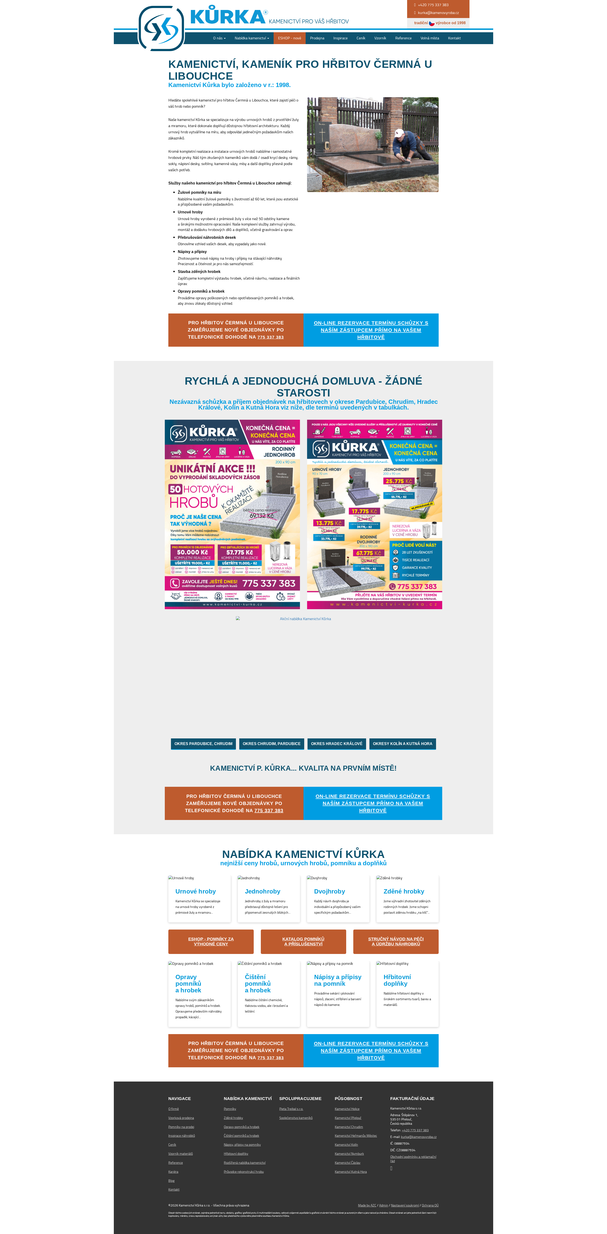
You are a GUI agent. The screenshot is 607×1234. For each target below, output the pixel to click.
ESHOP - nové (289, 38)
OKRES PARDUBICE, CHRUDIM (203, 744)
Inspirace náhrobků (181, 1135)
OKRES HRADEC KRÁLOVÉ (337, 744)
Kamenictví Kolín (346, 1144)
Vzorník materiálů (180, 1153)
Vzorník (380, 38)
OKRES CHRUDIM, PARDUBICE (272, 744)
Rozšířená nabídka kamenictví (245, 1162)
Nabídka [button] (250, 38)
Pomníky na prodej (181, 1127)
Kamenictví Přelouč (348, 1118)
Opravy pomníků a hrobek (241, 1127)
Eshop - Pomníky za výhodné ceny (211, 942)
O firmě (173, 1109)
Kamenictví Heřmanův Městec (356, 1135)
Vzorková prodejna (181, 1118)
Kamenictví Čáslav (347, 1162)
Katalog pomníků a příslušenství (303, 942)
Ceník (361, 38)
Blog (171, 1180)
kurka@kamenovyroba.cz (419, 1137)
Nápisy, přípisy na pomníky (242, 1144)
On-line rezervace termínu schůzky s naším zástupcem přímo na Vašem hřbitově (371, 330)
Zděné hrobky (233, 1118)
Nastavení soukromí (405, 1205)
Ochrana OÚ (430, 1205)
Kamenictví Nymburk (349, 1153)
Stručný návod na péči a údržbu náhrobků (396, 942)
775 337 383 (271, 337)
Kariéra (173, 1171)
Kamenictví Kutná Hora (351, 1171)
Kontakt (454, 38)
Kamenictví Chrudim (349, 1127)
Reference (403, 38)
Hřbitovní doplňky (236, 1153)
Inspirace (340, 38)
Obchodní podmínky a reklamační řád (413, 1159)
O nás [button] (218, 38)
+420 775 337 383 (415, 1130)
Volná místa (430, 38)
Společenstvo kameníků (296, 1118)
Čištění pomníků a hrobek (241, 1135)
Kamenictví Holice (347, 1109)
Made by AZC (367, 1205)
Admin (383, 1205)
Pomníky (230, 1109)
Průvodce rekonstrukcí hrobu (244, 1171)
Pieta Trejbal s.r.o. (291, 1109)
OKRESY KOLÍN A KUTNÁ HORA (402, 744)
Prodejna (317, 38)
